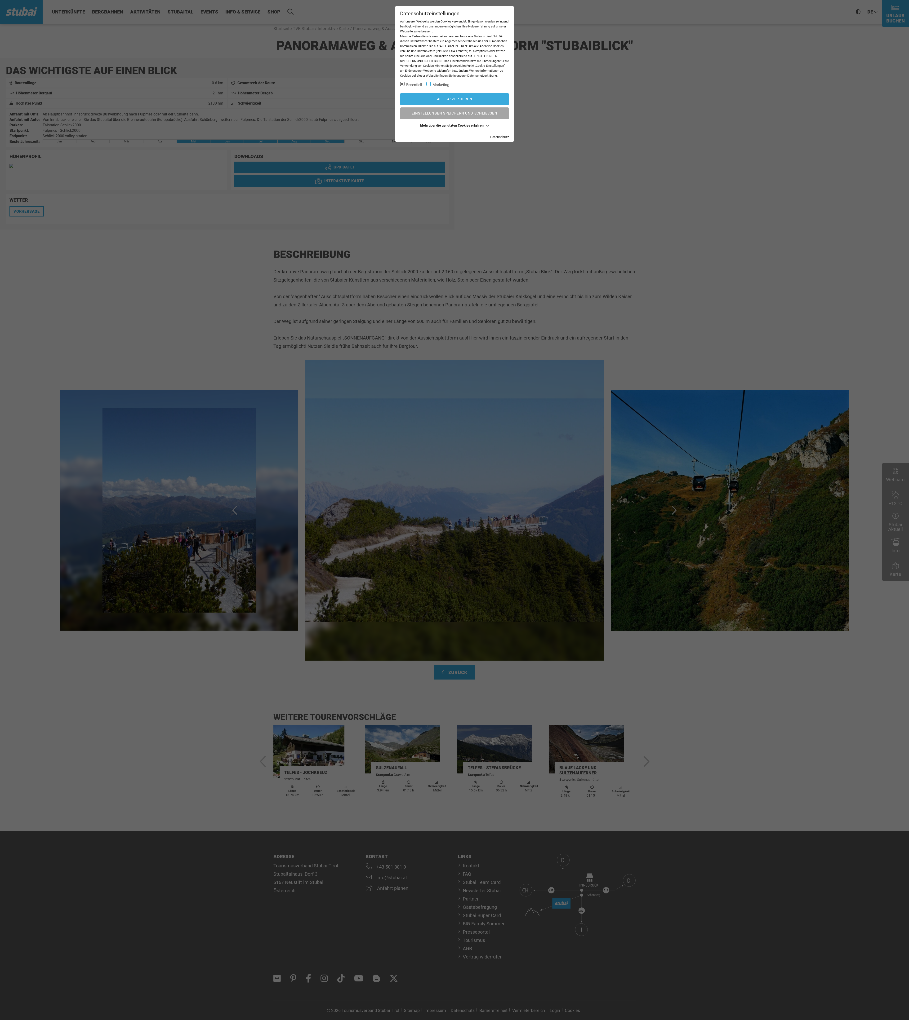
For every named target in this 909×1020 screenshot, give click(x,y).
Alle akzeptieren (454, 99)
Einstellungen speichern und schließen (454, 113)
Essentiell (414, 85)
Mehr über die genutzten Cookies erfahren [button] (452, 125)
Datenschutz (499, 137)
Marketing (440, 85)
